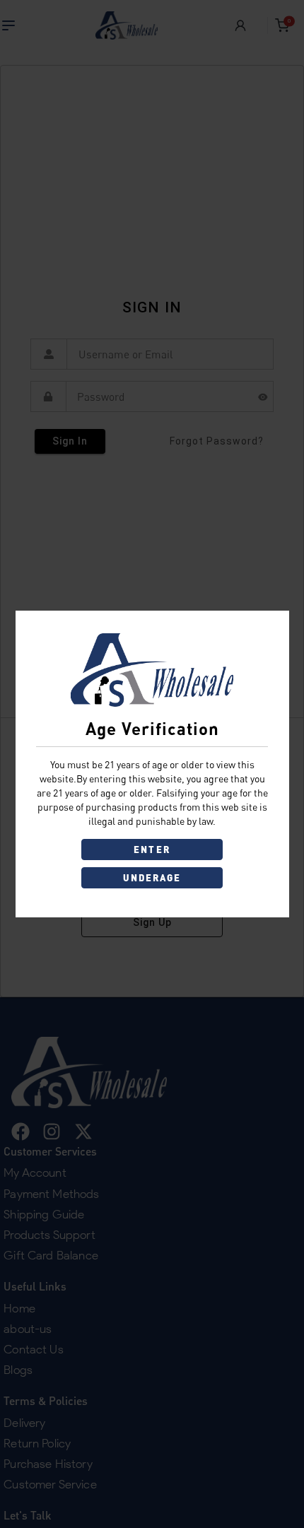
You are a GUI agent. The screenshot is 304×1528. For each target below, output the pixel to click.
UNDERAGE (152, 877)
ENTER (152, 849)
